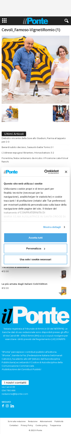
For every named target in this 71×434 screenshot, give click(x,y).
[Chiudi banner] (66, 172)
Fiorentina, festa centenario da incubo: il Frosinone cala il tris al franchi (35, 160)
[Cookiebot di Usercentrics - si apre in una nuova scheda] (45, 172)
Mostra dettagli (52, 227)
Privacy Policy (27, 425)
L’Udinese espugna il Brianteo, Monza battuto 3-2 (28, 152)
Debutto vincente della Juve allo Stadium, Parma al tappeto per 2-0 (34, 140)
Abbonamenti (46, 421)
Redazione (32, 421)
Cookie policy (41, 425)
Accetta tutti (36, 237)
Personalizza (33, 248)
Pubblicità (58, 421)
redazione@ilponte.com (15, 394)
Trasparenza (55, 425)
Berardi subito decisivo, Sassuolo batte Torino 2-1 (27, 147)
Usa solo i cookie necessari (35, 259)
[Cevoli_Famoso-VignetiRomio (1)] (35, 70)
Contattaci (13, 425)
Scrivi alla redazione (17, 421)
